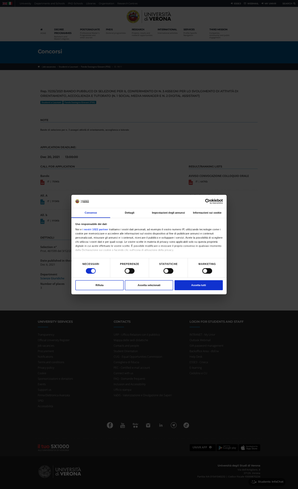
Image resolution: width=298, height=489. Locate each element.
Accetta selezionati (149, 285)
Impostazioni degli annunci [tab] (168, 212)
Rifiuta (99, 285)
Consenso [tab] (91, 212)
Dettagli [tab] (129, 212)
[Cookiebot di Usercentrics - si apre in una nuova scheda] (208, 201)
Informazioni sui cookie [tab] (207, 212)
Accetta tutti (198, 285)
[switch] (130, 271)
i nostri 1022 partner (95, 229)
